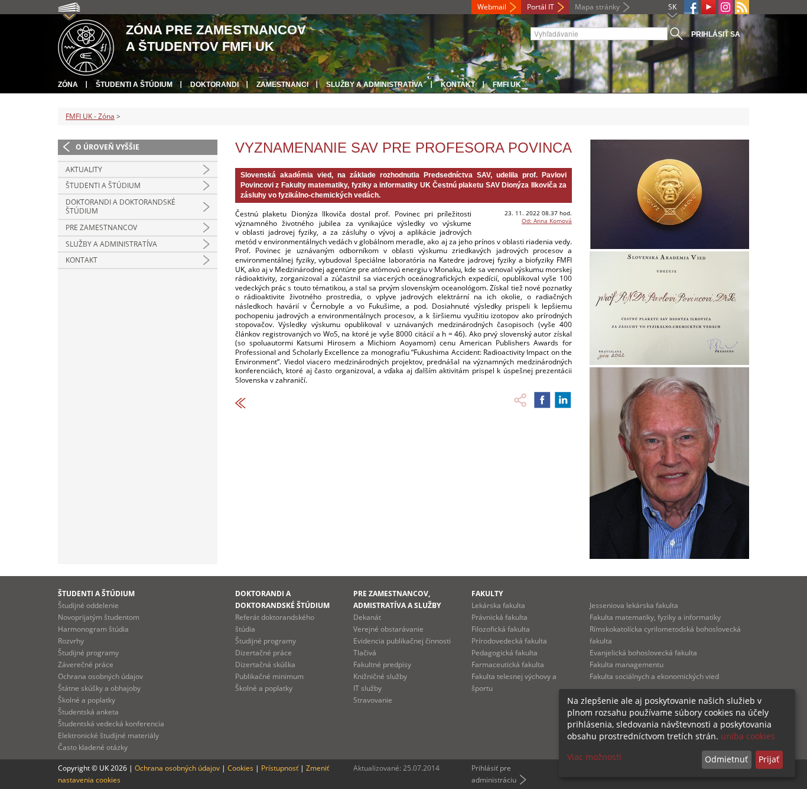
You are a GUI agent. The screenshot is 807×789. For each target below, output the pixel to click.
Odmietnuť (726, 759)
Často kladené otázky (93, 747)
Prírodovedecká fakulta (509, 641)
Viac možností (594, 756)
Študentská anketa (88, 712)
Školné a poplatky (86, 700)
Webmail (491, 7)
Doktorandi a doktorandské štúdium (120, 206)
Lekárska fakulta (498, 605)
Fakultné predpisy (382, 664)
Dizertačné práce (263, 653)
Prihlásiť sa (715, 34)
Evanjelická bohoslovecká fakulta (643, 653)
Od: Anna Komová (547, 220)
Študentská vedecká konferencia (111, 724)
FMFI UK (507, 84)
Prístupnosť (279, 768)
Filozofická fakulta (500, 629)
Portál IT (540, 7)
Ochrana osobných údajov (100, 676)
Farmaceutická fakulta (507, 664)
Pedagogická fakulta (504, 653)
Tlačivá (364, 653)
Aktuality (84, 169)
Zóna (68, 84)
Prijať (769, 759)
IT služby (367, 688)
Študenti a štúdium (134, 84)
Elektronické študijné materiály (108, 735)
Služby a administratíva (374, 84)
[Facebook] (691, 7)
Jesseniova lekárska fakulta (634, 605)
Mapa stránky (597, 7)
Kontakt (458, 84)
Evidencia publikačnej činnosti (402, 641)
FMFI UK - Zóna (90, 116)
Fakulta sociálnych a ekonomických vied (654, 676)
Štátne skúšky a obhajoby (99, 688)
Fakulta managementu (626, 664)
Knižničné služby (380, 676)
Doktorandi (214, 84)
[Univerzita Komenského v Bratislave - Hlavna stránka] (86, 46)
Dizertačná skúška (265, 664)
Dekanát (367, 617)
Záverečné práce (85, 664)
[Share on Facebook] (542, 400)
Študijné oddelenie (88, 605)
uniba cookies (748, 736)
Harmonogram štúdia (93, 629)
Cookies (240, 768)
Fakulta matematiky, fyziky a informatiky (655, 617)
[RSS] (742, 7)
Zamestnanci (282, 84)
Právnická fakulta (499, 617)
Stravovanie (372, 700)
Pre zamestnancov (101, 227)
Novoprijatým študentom (98, 617)
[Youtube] (708, 7)
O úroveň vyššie (107, 147)
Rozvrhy (71, 641)
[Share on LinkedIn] (563, 400)
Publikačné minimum (269, 676)
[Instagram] (725, 7)
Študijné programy (88, 653)
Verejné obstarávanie (388, 629)
